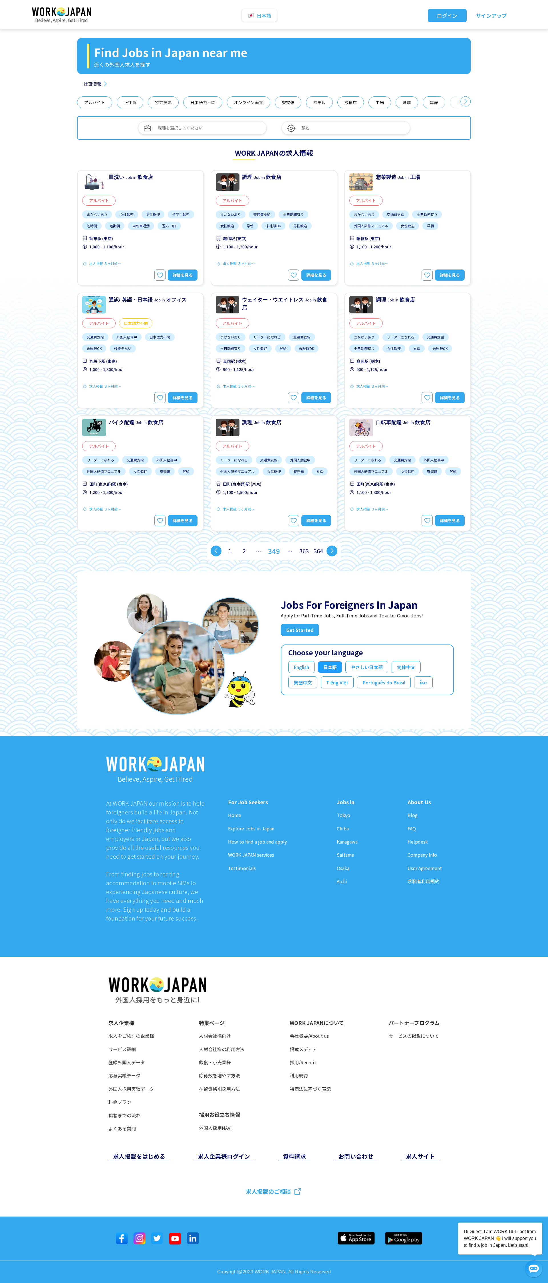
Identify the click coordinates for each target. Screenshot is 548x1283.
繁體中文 (303, 682)
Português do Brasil (383, 682)
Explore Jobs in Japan (251, 828)
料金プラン (119, 1102)
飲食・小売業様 (215, 1062)
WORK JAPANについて (317, 1022)
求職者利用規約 (424, 881)
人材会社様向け (215, 1036)
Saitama (345, 855)
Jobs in (345, 802)
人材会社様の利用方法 (222, 1049)
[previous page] (216, 551)
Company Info (422, 855)
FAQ (412, 828)
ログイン (447, 15)
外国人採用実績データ (131, 1089)
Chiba (343, 828)
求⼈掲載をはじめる (139, 1156)
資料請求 (294, 1156)
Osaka (343, 868)
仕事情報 (92, 83)
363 (304, 551)
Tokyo (343, 815)
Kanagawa (347, 841)
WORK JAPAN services (251, 855)
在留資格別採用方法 (219, 1089)
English (301, 667)
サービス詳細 (122, 1049)
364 (318, 551)
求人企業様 (121, 1022)
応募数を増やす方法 (219, 1075)
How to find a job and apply (257, 841)
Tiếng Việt (337, 682)
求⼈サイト (420, 1156)
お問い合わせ (356, 1156)
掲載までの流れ (124, 1115)
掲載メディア (303, 1049)
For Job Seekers (248, 802)
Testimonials (242, 868)
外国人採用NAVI (215, 1128)
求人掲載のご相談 (268, 1191)
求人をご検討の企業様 (131, 1036)
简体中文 (406, 667)
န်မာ (423, 682)
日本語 (330, 667)
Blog (413, 815)
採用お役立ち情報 (219, 1114)
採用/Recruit (303, 1062)
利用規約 (299, 1075)
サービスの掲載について (414, 1036)
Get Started (300, 630)
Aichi (342, 881)
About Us (419, 802)
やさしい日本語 (367, 667)
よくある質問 (122, 1128)
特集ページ (212, 1022)
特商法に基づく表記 (310, 1089)
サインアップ (491, 15)
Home (234, 815)
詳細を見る (183, 275)
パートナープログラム (414, 1022)
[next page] (332, 551)
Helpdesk (418, 841)
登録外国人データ (126, 1062)
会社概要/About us (309, 1036)
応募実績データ (124, 1075)
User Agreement (425, 868)
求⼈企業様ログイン (224, 1156)
